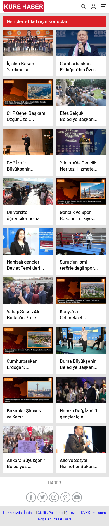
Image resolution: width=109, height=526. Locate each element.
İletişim (29, 512)
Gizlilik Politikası (50, 512)
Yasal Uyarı (62, 519)
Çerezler (72, 512)
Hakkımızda (12, 512)
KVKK (85, 512)
